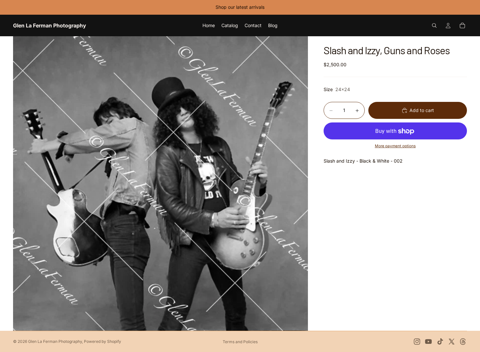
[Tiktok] (440, 341)
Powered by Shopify (102, 341)
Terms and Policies (240, 341)
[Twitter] (452, 341)
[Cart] (462, 25)
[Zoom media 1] (160, 183)
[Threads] (463, 341)
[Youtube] (428, 341)
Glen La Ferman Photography (55, 341)
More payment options (395, 146)
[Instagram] (417, 341)
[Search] (434, 25)
